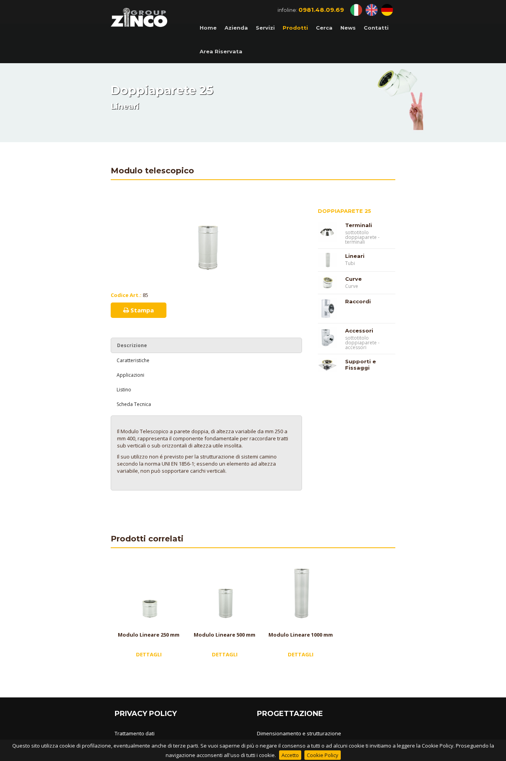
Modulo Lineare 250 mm (148, 634)
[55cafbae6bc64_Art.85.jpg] (206, 203)
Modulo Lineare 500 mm (224, 634)
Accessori (359, 330)
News (348, 27)
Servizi (265, 27)
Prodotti (295, 27)
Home (208, 27)
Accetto (290, 755)
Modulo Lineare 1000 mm (300, 634)
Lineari (354, 256)
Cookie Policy (322, 755)
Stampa (141, 310)
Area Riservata (221, 51)
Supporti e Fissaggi (360, 364)
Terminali (358, 225)
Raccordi (358, 301)
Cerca (324, 27)
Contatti (376, 27)
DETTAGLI (149, 654)
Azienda (236, 27)
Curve (353, 279)
